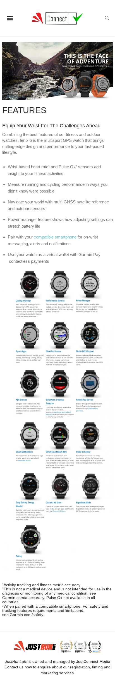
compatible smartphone (55, 237)
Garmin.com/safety (26, 614)
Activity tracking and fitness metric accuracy (42, 585)
